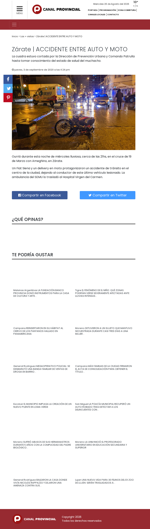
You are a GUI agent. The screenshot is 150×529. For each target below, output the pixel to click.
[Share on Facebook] (8, 79)
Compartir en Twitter (109, 195)
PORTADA (93, 10)
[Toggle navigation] (14, 24)
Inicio (15, 36)
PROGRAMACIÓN (108, 10)
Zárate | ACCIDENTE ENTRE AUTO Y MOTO (59, 36)
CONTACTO (113, 14)
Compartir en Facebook (41, 195)
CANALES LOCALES (97, 14)
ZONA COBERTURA (127, 10)
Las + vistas (27, 36)
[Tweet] (8, 88)
